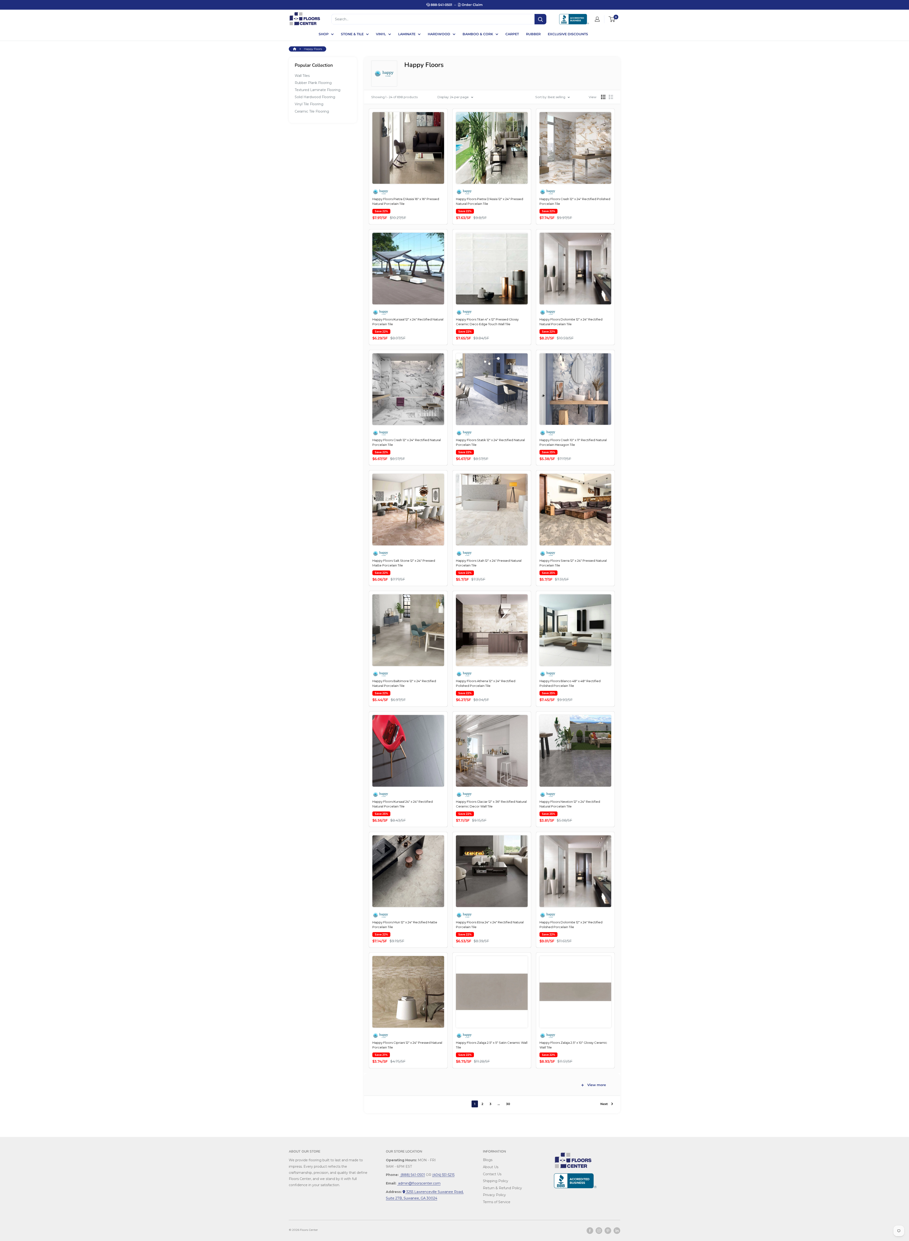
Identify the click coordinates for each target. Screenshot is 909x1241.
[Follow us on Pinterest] (608, 1230)
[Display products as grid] (603, 97)
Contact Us (492, 1174)
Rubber (533, 34)
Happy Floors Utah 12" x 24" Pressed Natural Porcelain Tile (488, 563)
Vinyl (381, 34)
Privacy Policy (494, 1195)
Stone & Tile (352, 34)
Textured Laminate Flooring (317, 90)
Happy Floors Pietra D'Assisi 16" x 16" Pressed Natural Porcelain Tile (405, 201)
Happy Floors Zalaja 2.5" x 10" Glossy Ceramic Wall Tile (573, 1045)
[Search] (540, 19)
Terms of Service (496, 1202)
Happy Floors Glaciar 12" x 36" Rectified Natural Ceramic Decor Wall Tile (491, 804)
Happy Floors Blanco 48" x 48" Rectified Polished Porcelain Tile (570, 683)
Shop (324, 34)
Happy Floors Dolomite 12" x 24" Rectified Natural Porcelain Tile (570, 321)
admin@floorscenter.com (419, 1183)
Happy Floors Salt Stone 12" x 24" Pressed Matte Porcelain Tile (403, 563)
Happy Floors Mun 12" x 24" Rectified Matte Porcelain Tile (404, 924)
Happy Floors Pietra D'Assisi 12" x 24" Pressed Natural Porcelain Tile (489, 201)
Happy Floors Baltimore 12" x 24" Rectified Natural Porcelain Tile (404, 683)
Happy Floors (313, 49)
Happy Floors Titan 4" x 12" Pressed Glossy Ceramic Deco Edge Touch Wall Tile (487, 321)
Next (604, 1104)
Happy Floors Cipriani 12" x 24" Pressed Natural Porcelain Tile (407, 1045)
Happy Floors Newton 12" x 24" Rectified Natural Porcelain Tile (569, 804)
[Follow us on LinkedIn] (617, 1230)
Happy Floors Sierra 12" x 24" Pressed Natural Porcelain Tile (573, 563)
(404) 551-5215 (443, 1175)
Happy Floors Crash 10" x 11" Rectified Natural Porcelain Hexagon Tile (573, 442)
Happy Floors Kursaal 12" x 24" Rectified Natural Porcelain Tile (407, 321)
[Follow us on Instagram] (599, 1230)
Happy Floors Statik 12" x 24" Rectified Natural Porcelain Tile (490, 442)
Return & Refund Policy (502, 1188)
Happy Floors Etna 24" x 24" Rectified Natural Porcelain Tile (490, 924)
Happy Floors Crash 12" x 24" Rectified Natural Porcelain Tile (406, 442)
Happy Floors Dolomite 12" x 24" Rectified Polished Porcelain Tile (570, 924)
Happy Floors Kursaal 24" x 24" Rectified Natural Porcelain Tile (402, 804)
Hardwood (439, 34)
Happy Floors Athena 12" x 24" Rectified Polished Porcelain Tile (485, 683)
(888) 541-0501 (412, 1175)
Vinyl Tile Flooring (309, 104)
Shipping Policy (495, 1181)
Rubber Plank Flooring (313, 83)
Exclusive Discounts (568, 34)
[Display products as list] (611, 97)
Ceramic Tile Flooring (312, 111)
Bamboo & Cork (478, 34)
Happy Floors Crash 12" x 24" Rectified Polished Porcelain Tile (574, 201)
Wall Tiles (302, 76)
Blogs (487, 1160)
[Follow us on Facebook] (590, 1230)
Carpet (512, 34)
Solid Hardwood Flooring (315, 97)
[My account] (597, 19)
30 (508, 1104)
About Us (490, 1167)
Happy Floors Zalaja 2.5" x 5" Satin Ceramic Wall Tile (491, 1045)
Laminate (406, 34)
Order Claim (472, 5)
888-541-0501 (441, 5)
